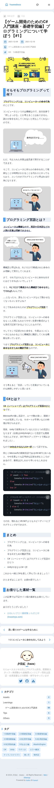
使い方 (27, 755)
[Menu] (49, 5)
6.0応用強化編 (9, 744)
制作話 (36, 755)
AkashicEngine (39, 744)
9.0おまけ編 (24, 744)
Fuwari (35, 780)
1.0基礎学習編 (9, 734)
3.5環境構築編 (9, 739)
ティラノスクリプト (12, 755)
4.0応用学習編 (25, 739)
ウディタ (22, 750)
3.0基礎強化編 (41, 734)
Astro (28, 780)
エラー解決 (34, 750)
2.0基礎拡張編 (25, 734)
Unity (12, 750)
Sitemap (27, 778)
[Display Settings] (37, 5)
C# (5, 750)
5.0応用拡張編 (41, 739)
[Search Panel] (32, 5)
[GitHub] (27, 681)
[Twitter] (20, 681)
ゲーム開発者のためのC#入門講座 (22, 47)
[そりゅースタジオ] (33, 681)
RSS (45, 775)
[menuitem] (43, 5)
